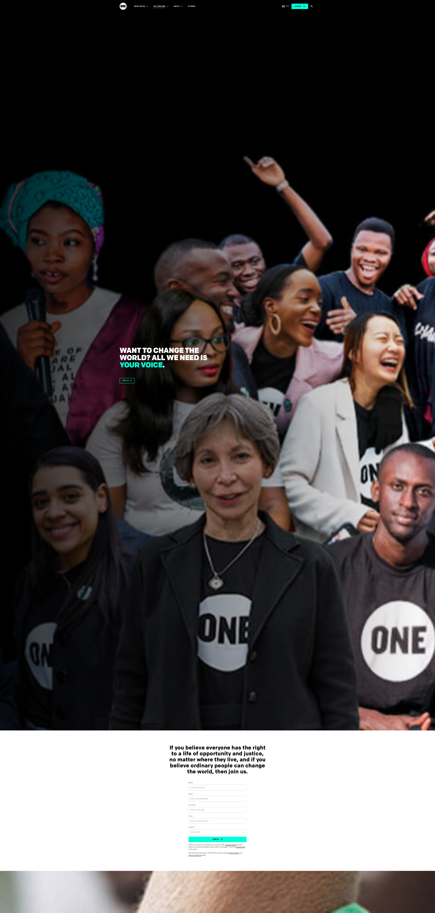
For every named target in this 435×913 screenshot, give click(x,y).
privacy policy (231, 845)
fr (287, 6)
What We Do (139, 6)
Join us (297, 6)
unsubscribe (240, 847)
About (177, 6)
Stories (191, 6)
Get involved (159, 6)
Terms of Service (194, 855)
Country (191, 827)
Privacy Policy (234, 853)
